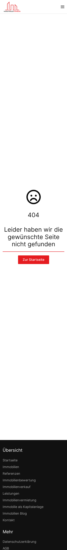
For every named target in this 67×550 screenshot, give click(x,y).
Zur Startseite (33, 260)
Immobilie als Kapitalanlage (23, 507)
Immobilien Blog (15, 513)
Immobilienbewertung (19, 480)
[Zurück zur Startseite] (12, 6)
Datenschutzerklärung (19, 542)
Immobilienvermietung (19, 500)
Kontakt (9, 520)
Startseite (10, 460)
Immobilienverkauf (17, 487)
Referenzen (11, 473)
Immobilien (11, 467)
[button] (62, 6)
